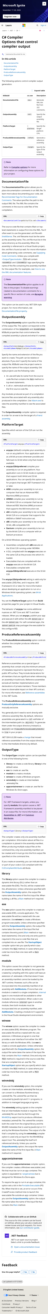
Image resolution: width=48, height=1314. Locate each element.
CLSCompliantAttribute (12, 868)
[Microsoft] (24, 25)
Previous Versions (22, 1301)
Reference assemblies (35, 692)
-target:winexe (28, 1174)
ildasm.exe (36, 400)
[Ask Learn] (40, 30)
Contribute (6, 1304)
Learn (4, 30)
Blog (33, 1301)
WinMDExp (7, 1117)
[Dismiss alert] (44, 4)
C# (17, 30)
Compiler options (19, 167)
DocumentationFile (11, 63)
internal (42, 992)
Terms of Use (31, 1307)
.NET (11, 30)
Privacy (16, 1304)
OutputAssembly (10, 66)
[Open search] (37, 25)
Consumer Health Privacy (11, 1307)
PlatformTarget (9, 69)
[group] (24, 125)
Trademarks (6, 1311)
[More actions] (44, 30)
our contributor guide (29, 1228)
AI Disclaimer (7, 1301)
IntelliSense (7, 236)
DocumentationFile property (14, 311)
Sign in (43, 25)
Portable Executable (31, 1185)
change (27, 737)
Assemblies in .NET (12, 815)
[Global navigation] (2, 25)
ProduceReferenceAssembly (15, 72)
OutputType (8, 75)
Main (26, 932)
